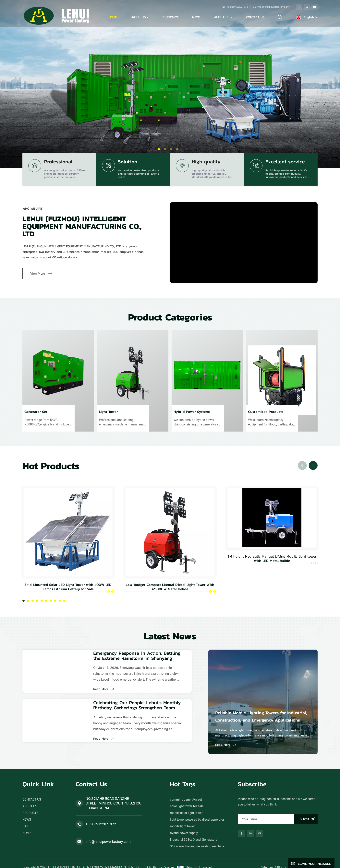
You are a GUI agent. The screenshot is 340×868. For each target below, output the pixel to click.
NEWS (196, 17)
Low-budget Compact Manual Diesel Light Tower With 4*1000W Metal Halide (170, 587)
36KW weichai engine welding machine (197, 846)
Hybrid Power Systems (192, 412)
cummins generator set (186, 799)
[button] (159, 149)
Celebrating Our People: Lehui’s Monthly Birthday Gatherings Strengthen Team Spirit (137, 705)
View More (37, 273)
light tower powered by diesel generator (197, 819)
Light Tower (108, 412)
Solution (127, 162)
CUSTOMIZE (171, 17)
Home (113, 17)
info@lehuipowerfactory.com (273, 6)
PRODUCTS (30, 813)
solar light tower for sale (186, 806)
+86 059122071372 (237, 6)
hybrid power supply (184, 833)
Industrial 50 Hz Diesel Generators (193, 839)
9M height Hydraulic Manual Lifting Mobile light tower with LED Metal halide (272, 558)
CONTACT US (255, 17)
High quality (206, 162)
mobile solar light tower (186, 813)
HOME (26, 833)
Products (138, 17)
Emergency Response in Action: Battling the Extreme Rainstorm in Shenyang (136, 656)
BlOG (26, 826)
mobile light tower (182, 826)
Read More (101, 689)
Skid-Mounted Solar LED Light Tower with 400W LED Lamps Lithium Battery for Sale (68, 587)
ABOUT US (221, 17)
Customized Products (265, 412)
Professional (58, 162)
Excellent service (285, 162)
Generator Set (35, 412)
